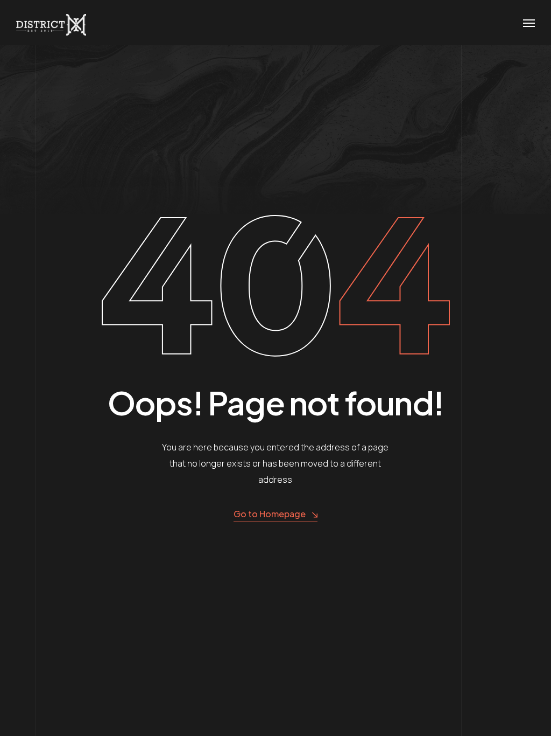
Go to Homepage (270, 513)
